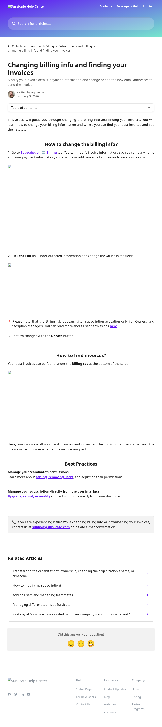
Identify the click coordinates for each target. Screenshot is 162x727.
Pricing (136, 697)
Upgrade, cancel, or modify (29, 496)
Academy (105, 6)
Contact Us (83, 704)
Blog (107, 697)
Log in (147, 6)
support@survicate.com (51, 527)
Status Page (84, 689)
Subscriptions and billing (75, 46)
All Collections (17, 46)
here (113, 326)
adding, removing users (54, 477)
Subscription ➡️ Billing (39, 152)
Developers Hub (127, 6)
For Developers (86, 697)
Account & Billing (42, 46)
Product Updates (115, 689)
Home (135, 689)
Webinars (110, 704)
